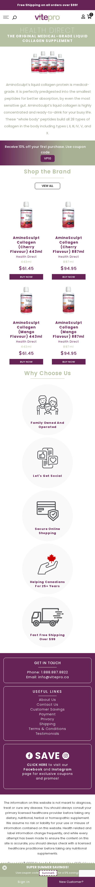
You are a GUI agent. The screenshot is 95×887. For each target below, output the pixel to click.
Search (14, 18)
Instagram (62, 769)
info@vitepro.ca (53, 677)
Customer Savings (47, 709)
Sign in (24, 882)
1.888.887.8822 (54, 672)
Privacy (47, 719)
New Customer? (71, 882)
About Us (47, 699)
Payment (47, 714)
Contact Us (47, 704)
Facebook (33, 769)
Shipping (47, 723)
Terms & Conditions (47, 728)
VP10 (47, 158)
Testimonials (47, 733)
